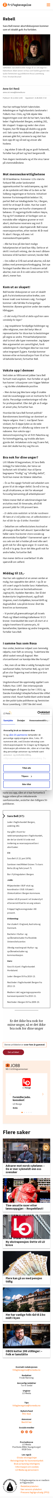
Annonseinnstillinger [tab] (39, 720)
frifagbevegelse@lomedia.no (26, 1370)
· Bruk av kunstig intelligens (26, 1463)
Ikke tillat (26, 784)
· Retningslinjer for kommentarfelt (26, 1460)
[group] (26, 1094)
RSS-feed (26, 1413)
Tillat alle (26, 768)
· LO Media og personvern (27, 1469)
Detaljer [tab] (21, 720)
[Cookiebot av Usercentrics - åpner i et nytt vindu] (38, 713)
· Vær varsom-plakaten (31, 1489)
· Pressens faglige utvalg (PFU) (34, 1492)
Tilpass (24, 776)
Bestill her (26, 1422)
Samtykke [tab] (8, 720)
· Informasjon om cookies (26, 1466)
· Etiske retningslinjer (26, 1457)
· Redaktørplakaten (29, 1486)
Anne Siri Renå (11, 89)
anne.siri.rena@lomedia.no (14, 92)
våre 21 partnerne (18, 735)
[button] (43, 1094)
